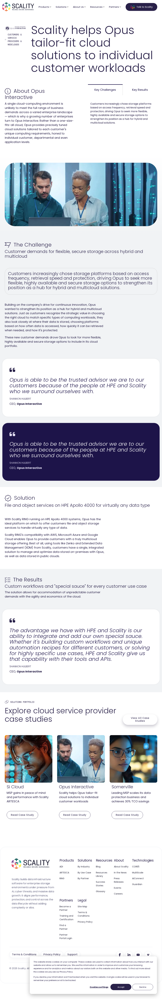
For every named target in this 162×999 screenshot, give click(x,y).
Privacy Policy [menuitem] (51, 954)
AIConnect (138, 878)
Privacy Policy (85, 921)
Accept (121, 987)
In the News (120, 872)
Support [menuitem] (72, 954)
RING (61, 878)
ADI (61, 866)
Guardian (137, 884)
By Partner (83, 878)
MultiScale (137, 872)
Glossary (100, 891)
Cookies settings (99, 987)
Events (117, 887)
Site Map (82, 906)
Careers (118, 893)
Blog (98, 866)
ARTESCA (64, 872)
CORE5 (135, 866)
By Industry (84, 866)
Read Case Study (22, 815)
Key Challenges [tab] (105, 90)
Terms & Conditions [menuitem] (24, 954)
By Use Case (84, 872)
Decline (142, 987)
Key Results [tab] (140, 90)
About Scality (121, 866)
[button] (120, 955)
